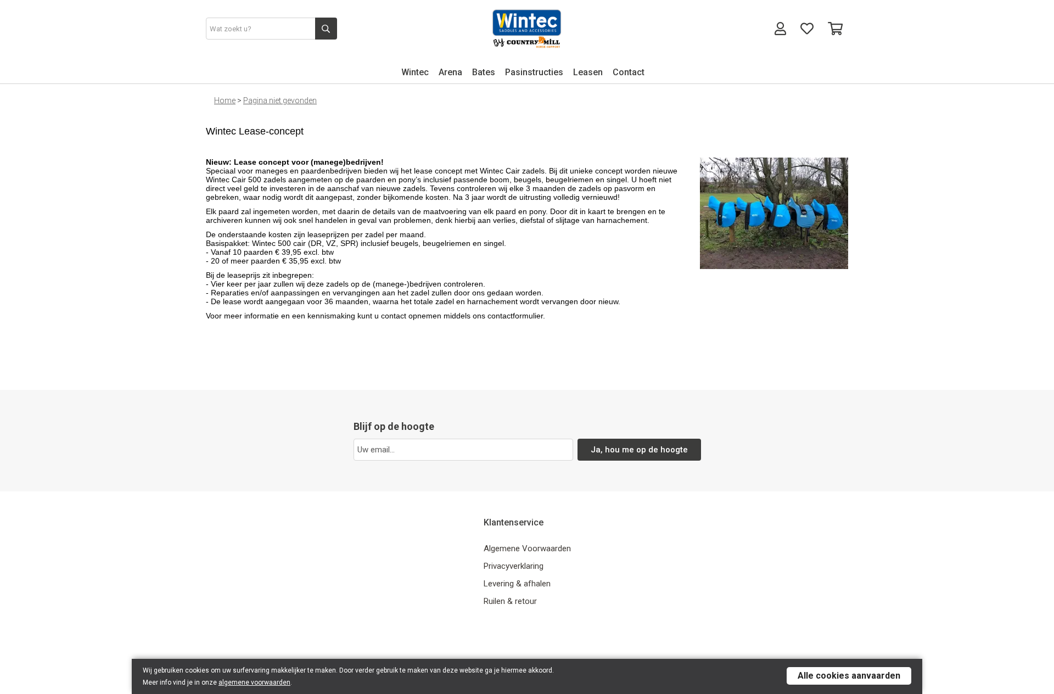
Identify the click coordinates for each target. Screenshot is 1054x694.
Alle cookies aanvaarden (849, 675)
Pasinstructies (534, 72)
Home (225, 100)
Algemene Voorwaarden (527, 548)
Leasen (588, 72)
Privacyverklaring (513, 566)
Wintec (415, 72)
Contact (628, 72)
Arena (450, 72)
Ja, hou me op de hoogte (639, 450)
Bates (483, 72)
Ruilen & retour (510, 601)
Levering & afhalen (517, 584)
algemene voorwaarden (254, 682)
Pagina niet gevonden (280, 100)
